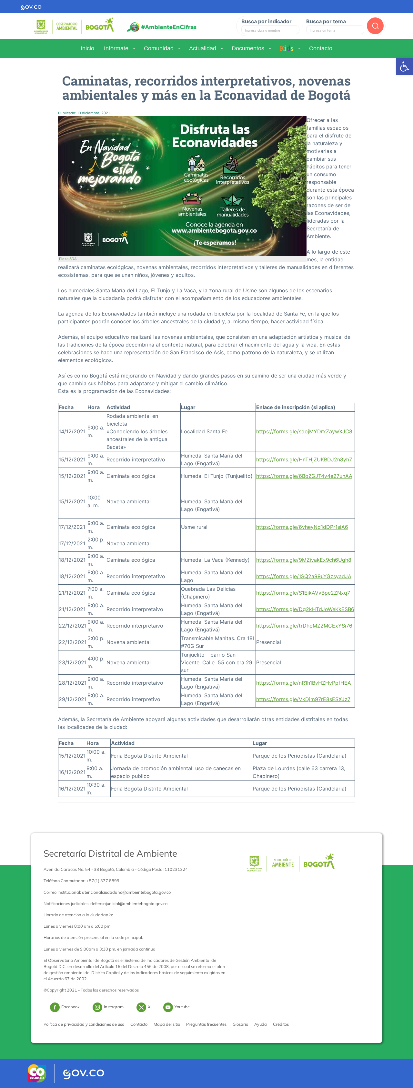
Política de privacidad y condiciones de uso (84, 1024)
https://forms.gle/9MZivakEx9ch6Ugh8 (303, 560)
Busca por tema (326, 21)
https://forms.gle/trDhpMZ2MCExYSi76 (304, 625)
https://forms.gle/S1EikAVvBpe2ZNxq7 (303, 592)
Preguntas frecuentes (206, 1024)
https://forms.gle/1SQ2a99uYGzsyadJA (303, 576)
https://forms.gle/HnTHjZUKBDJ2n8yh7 (304, 459)
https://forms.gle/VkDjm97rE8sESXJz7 (303, 699)
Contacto (138, 1024)
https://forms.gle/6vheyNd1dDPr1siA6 (302, 527)
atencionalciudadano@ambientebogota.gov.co (126, 892)
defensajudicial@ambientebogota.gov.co (128, 903)
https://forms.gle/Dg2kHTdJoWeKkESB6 (305, 609)
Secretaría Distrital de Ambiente (110, 853)
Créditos (281, 1024)
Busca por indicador (266, 21)
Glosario (240, 1024)
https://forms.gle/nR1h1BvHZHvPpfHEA (303, 683)
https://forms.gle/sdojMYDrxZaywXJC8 (304, 431)
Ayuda (260, 1024)
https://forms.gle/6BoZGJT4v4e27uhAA (304, 476)
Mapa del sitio (167, 1024)
